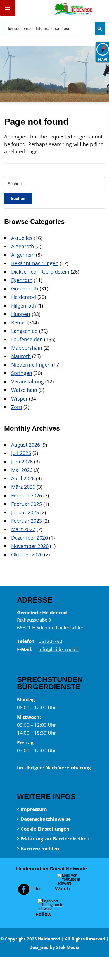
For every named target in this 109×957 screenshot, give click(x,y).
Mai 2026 (21, 470)
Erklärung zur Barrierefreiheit (55, 838)
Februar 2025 (26, 504)
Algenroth (22, 246)
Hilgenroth (23, 305)
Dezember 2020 (29, 537)
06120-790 (50, 641)
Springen (21, 373)
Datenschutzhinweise (45, 819)
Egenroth (21, 280)
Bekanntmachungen (34, 263)
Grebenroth (24, 288)
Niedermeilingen (31, 364)
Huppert (20, 314)
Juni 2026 (22, 461)
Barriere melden (39, 848)
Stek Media (68, 947)
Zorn (16, 407)
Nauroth (21, 356)
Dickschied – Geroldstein (40, 271)
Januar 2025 (25, 512)
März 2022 (23, 529)
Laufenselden (27, 339)
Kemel (18, 322)
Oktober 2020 (27, 554)
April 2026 (23, 478)
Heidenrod (23, 297)
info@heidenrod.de (58, 649)
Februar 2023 (26, 520)
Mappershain (26, 347)
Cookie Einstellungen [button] (44, 829)
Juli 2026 (21, 453)
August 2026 (25, 444)
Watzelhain (24, 390)
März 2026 (23, 486)
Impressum (33, 809)
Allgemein (23, 254)
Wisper (19, 398)
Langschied (24, 331)
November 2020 (30, 546)
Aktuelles (21, 238)
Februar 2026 (26, 495)
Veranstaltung (27, 381)
